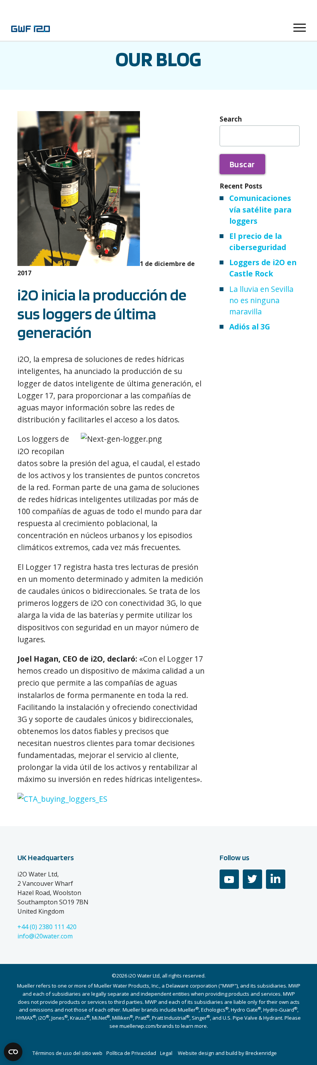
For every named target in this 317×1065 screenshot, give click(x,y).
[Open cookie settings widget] (13, 1052)
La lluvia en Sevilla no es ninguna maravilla (261, 300)
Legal (166, 1053)
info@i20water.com (45, 936)
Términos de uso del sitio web (67, 1053)
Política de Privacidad (131, 1053)
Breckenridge (261, 1053)
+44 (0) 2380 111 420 (47, 927)
